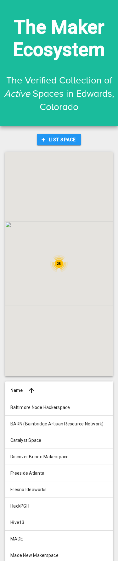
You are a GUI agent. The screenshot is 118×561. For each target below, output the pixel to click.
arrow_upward (31, 390)
